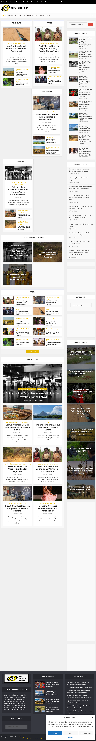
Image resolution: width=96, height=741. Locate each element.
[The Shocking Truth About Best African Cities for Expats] (74, 127)
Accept (55, 733)
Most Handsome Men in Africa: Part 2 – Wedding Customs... (23, 333)
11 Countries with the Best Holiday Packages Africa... (53, 344)
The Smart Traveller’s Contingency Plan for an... (85, 44)
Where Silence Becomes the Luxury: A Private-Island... (52, 140)
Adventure (11, 15)
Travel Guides (44, 15)
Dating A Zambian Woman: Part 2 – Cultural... (51, 323)
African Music (52, 67)
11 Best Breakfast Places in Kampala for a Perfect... (53, 302)
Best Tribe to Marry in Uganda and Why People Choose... (22, 302)
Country (47, 422)
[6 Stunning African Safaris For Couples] (74, 54)
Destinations (31, 15)
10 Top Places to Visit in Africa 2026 (22, 83)
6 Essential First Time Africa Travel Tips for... (85, 141)
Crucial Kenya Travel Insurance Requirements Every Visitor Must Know (79, 198)
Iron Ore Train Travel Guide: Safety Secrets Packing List (16, 48)
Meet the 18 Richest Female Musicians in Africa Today (54, 70)
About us (30, 739)
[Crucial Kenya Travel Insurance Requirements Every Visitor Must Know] (74, 79)
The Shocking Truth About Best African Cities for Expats (48, 427)
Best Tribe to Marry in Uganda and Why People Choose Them (49, 48)
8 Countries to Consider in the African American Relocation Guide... (17, 277)
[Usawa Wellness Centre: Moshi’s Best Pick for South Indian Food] (74, 104)
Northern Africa (15, 2)
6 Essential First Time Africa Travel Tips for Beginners (24, 227)
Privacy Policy (69, 737)
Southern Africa (25, 2)
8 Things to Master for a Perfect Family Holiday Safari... (52, 152)
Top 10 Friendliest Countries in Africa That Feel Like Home (80, 207)
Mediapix (22, 737)
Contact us (36, 739)
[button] (92, 717)
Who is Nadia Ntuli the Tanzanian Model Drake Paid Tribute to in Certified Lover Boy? (79, 253)
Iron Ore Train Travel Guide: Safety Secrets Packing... (52, 313)
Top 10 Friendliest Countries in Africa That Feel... (85, 95)
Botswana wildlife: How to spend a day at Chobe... (52, 709)
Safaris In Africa (20, 44)
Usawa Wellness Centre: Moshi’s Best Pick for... (24, 215)
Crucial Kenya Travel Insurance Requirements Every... (84, 82)
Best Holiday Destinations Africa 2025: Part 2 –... (21, 74)
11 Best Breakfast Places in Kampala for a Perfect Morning (47, 117)
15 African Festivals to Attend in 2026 (52, 333)
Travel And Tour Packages (17, 182)
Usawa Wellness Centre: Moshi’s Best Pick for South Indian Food (80, 216)
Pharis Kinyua (38, 400)
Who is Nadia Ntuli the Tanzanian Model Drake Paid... (85, 153)
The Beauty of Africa (51, 44)
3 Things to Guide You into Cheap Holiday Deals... (81, 488)
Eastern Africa (5, 2)
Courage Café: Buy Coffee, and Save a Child (85, 118)
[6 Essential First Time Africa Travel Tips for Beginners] (74, 138)
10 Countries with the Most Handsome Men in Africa (54, 81)
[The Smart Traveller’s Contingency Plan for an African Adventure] (74, 40)
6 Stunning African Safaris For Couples (85, 55)
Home (4, 15)
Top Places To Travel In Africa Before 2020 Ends (52, 693)
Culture (20, 15)
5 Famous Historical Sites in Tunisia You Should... (52, 701)
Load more (32, 351)
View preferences (86, 733)
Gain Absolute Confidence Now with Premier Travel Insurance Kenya (18, 191)
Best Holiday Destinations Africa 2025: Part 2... (81, 430)
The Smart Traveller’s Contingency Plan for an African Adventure (80, 170)
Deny (70, 733)
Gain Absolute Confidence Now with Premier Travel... (84, 68)
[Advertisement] (61, 8)
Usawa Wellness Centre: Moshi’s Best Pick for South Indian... (17, 427)
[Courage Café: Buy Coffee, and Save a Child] (74, 116)
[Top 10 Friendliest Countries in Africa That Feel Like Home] (74, 92)
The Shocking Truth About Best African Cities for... (85, 129)
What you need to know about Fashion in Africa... (52, 684)
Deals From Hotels (23, 210)
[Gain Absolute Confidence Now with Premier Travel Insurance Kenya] (32, 383)
